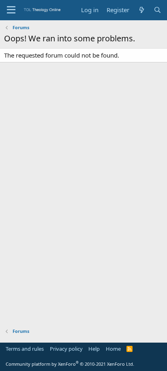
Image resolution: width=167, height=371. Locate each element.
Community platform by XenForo (70, 364)
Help (94, 348)
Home (113, 348)
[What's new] (141, 9)
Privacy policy (66, 348)
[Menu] (11, 10)
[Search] (157, 9)
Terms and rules (25, 348)
